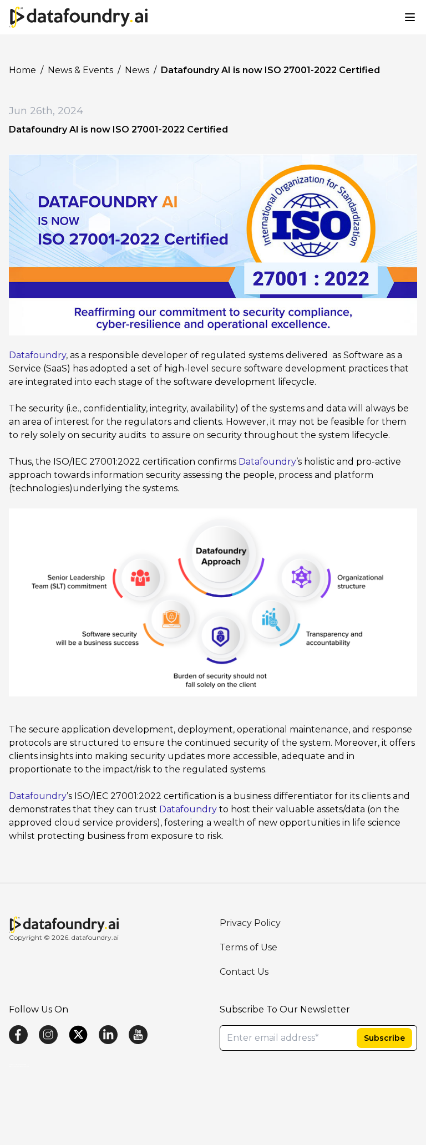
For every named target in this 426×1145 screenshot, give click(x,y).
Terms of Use (248, 947)
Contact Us (244, 971)
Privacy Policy (250, 923)
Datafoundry (37, 355)
